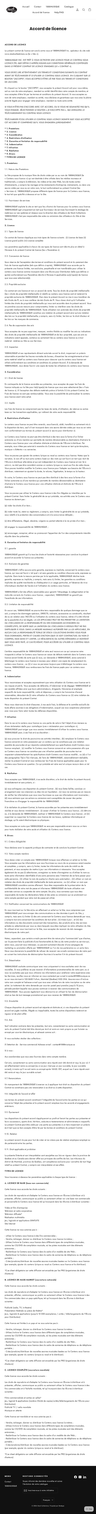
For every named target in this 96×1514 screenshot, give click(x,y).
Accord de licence (41, 12)
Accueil (25, 6)
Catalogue (69, 6)
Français (46, 1500)
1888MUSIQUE (53, 6)
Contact (37, 6)
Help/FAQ (59, 12)
